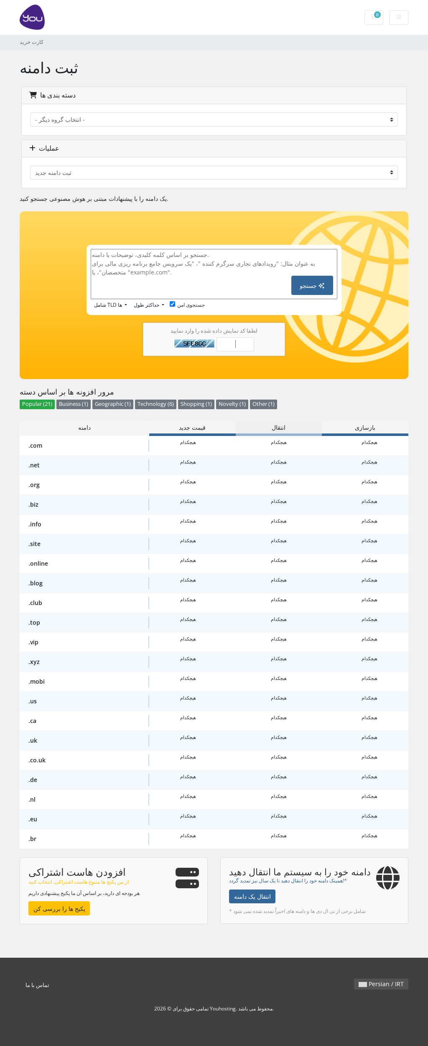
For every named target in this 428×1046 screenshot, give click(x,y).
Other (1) (263, 404)
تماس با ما (37, 985)
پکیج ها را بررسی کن (59, 909)
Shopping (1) (196, 404)
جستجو (309, 286)
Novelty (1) (232, 404)
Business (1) (73, 404)
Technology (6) (156, 404)
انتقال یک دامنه (252, 896)
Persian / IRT (385, 984)
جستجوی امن (191, 304)
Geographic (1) (113, 404)
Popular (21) (37, 404)
